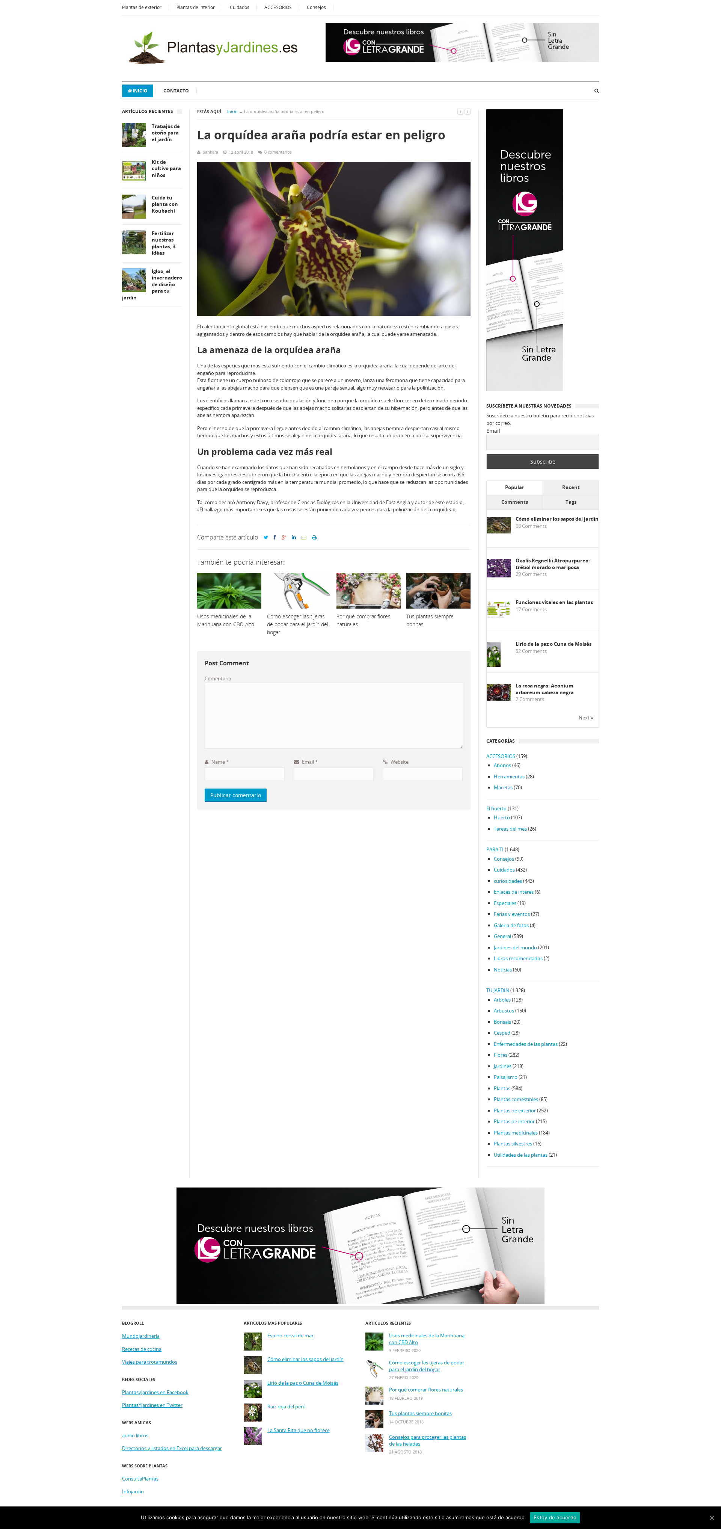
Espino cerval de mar (290, 1336)
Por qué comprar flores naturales (426, 1390)
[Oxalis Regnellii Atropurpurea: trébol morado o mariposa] (499, 575)
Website (399, 761)
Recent (571, 487)
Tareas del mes (510, 828)
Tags (571, 502)
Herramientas (509, 776)
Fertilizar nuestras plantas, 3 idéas (163, 243)
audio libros (135, 1435)
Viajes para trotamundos (149, 1361)
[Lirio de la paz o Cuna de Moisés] (494, 665)
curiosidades (508, 881)
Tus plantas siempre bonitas (420, 1413)
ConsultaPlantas (140, 1478)
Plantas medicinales (516, 1132)
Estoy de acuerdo (555, 1517)
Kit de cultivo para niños (166, 168)
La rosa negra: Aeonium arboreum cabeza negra (545, 689)
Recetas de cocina (141, 1349)
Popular (514, 487)
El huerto (496, 808)
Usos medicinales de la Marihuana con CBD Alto (427, 1339)
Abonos (502, 765)
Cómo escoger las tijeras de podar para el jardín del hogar (426, 1366)
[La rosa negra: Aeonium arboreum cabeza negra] (499, 698)
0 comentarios (278, 152)
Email (309, 761)
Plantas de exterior (141, 7)
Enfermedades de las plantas (526, 1044)
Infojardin (133, 1491)
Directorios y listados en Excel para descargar (172, 1448)
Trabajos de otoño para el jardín (166, 133)
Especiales (505, 903)
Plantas (502, 1088)
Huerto (502, 817)
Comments (514, 502)
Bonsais (502, 1021)
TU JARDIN (497, 990)
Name (219, 761)
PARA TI (495, 849)
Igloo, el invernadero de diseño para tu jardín (152, 284)
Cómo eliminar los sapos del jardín (557, 519)
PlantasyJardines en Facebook (155, 1392)
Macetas (503, 787)
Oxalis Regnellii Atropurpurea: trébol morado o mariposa (553, 564)
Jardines (502, 1066)
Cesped (502, 1032)
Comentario (218, 678)
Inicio (140, 91)
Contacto (176, 91)
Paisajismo (505, 1077)
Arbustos (504, 1010)
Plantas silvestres (513, 1143)
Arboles (502, 999)
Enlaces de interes (514, 891)
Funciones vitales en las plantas (554, 602)
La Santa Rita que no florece (298, 1430)
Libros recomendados (518, 958)
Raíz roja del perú (286, 1407)
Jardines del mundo (515, 947)
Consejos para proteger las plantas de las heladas (427, 1440)
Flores (500, 1055)
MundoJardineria (141, 1336)
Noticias (503, 969)
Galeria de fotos (511, 925)
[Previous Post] (460, 111)
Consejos (316, 7)
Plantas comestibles (516, 1099)
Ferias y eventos (512, 914)
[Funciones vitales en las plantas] (499, 616)
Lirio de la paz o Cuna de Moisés (553, 644)
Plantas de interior (195, 7)
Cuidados (239, 7)
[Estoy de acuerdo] (711, 1517)
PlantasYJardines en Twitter (152, 1405)
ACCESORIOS (278, 7)
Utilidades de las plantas (521, 1154)
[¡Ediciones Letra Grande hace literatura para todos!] (462, 60)
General (502, 936)
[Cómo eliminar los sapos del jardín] (499, 531)
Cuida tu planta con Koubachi (165, 204)
